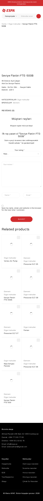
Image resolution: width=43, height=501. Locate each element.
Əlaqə (4, 481)
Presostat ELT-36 (31, 367)
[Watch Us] (10, 452)
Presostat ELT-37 (11, 333)
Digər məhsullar (14, 24)
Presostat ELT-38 (31, 298)
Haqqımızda (6, 464)
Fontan (26, 330)
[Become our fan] (4, 452)
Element (16, 103)
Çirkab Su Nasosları (30, 481)
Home (4, 24)
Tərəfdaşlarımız (8, 477)
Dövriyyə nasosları (30, 477)
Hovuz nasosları (29, 473)
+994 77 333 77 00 (16, 437)
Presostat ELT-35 (31, 264)
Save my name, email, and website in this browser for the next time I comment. (21, 209)
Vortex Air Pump (11, 261)
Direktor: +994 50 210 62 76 (13, 441)
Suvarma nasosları (30, 468)
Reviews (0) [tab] (8, 110)
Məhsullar (5, 468)
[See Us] (16, 452)
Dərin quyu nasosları (30, 464)
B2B (3, 473)
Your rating (19, 150)
